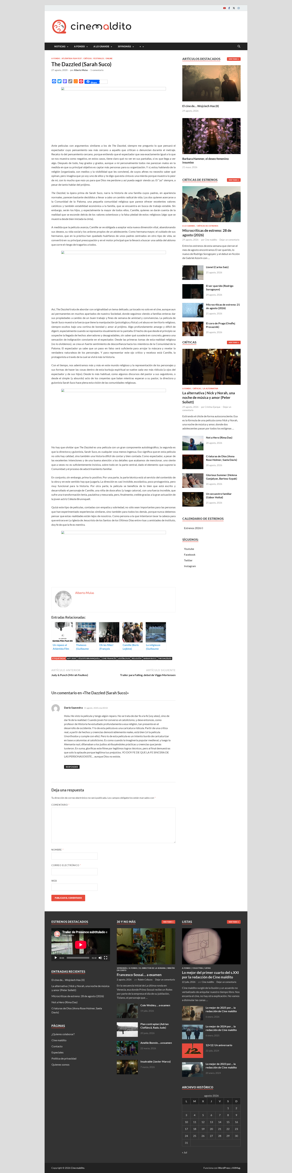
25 (194, 1135)
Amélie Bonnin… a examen (156, 1042)
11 (194, 1122)
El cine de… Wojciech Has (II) (200, 106)
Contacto (57, 1046)
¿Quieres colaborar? (63, 1034)
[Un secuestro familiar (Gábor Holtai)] (192, 494)
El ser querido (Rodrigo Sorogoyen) (219, 287)
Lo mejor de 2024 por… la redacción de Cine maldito (221, 1028)
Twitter (188, 560)
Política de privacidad (64, 1058)
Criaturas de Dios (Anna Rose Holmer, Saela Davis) (221, 458)
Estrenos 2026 (192, 528)
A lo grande (101, 46)
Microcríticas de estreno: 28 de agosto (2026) (78, 996)
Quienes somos (60, 1064)
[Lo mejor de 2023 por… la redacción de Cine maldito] (192, 1064)
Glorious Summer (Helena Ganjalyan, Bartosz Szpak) (221, 476)
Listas (208, 968)
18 (194, 1128)
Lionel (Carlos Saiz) (217, 267)
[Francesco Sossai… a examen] (146, 930)
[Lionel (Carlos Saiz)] (192, 267)
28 (219, 1135)
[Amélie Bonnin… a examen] (127, 1043)
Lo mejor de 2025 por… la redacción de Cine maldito (221, 1009)
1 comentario (96, 70)
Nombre (57, 849)
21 (219, 1128)
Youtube (189, 548)
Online (109, 58)
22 (227, 1128)
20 (211, 1128)
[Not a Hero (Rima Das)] (192, 437)
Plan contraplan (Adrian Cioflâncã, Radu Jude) (154, 1025)
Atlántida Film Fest (72, 58)
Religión (136, 658)
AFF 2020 (71, 658)
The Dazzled (164, 658)
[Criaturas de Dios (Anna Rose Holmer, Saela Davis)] (192, 456)
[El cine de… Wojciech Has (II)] (211, 82)
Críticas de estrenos (207, 226)
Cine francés (109, 658)
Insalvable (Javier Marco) (155, 1061)
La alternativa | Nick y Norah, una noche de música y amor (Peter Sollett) (208, 397)
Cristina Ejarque (212, 407)
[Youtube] (224, 8)
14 (219, 1122)
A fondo (79, 46)
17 (186, 1128)
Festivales (98, 58)
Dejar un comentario (229, 239)
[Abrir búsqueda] (238, 46)
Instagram (190, 566)
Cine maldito (211, 239)
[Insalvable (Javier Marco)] (127, 1061)
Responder (72, 767)
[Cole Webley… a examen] (127, 1005)
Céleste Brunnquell (89, 658)
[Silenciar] (100, 957)
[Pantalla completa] (105, 957)
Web (54, 880)
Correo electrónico (66, 865)
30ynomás (124, 46)
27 (211, 1135)
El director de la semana (152, 968)
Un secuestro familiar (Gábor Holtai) (219, 495)
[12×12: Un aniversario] (192, 1045)
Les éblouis (124, 658)
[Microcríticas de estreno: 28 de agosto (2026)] (211, 205)
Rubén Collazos (145, 979)
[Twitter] (234, 8)
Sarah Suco (149, 658)
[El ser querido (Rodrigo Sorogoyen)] (192, 286)
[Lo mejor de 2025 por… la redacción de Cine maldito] (192, 1007)
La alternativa (210, 388)
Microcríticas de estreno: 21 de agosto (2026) (223, 306)
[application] (80, 944)
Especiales (58, 1052)
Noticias (59, 46)
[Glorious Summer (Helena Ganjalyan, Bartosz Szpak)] (192, 475)
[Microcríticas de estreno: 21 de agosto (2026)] (192, 304)
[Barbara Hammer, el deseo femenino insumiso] (211, 135)
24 (186, 1135)
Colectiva (197, 968)
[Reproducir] (55, 957)
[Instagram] (239, 8)
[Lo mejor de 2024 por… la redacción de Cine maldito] (192, 1026)
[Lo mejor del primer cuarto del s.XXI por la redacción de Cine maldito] (211, 930)
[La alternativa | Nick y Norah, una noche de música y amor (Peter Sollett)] (211, 367)
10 (186, 1122)
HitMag (236, 1167)
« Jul (184, 1152)
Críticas (87, 58)
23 (236, 1128)
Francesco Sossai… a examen (139, 974)
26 (202, 1135)
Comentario (60, 804)
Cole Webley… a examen (155, 1005)
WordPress (224, 1167)
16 (236, 1122)
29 (227, 1135)
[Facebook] (229, 8)
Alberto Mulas (81, 70)
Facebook (189, 554)
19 (202, 1128)
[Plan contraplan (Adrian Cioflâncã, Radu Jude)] (127, 1024)
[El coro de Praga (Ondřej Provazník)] (192, 323)
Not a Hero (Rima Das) (219, 437)
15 (227, 1122)
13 (211, 1122)
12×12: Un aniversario (219, 1045)
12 (202, 1122)
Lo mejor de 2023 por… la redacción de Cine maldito (221, 1065)
